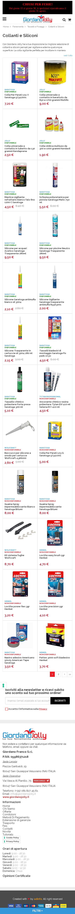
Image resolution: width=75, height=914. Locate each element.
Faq (5, 825)
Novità (7, 831)
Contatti (8, 828)
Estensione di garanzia (17, 820)
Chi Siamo (9, 808)
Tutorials (8, 834)
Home (6, 26)
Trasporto (9, 823)
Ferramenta (18, 26)
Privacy (43, 709)
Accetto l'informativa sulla (27, 709)
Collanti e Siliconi (56, 26)
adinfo (38, 899)
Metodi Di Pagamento (16, 817)
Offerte (7, 811)
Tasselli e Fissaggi (35, 26)
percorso (40, 781)
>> (70, 674)
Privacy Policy (12, 841)
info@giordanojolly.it (23, 793)
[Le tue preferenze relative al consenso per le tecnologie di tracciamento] (3, 685)
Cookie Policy (12, 837)
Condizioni (9, 814)
